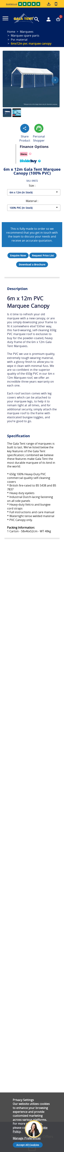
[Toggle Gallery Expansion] (60, 49)
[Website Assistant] (34, 1115)
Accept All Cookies (27, 1145)
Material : (32, 201)
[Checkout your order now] (58, 19)
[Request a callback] (56, 3)
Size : (32, 185)
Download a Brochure (32, 264)
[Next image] (55, 80)
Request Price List (43, 255)
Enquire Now (18, 255)
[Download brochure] (49, 4)
